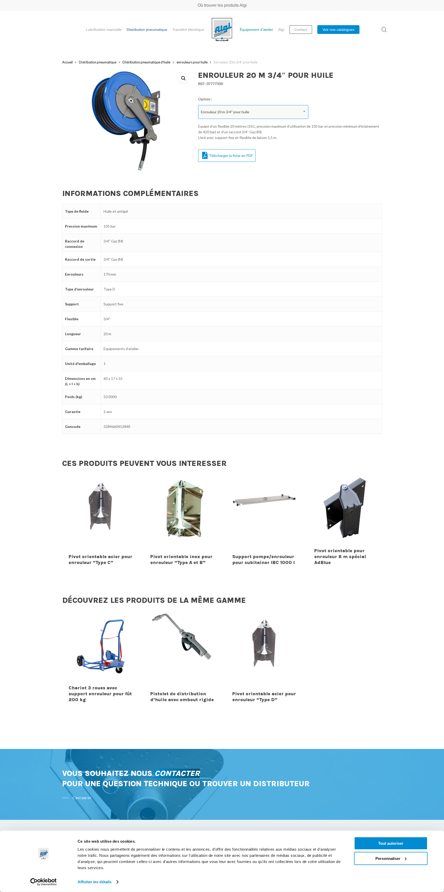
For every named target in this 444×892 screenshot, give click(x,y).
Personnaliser (387, 858)
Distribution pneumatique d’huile (146, 62)
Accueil (67, 62)
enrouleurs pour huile (192, 62)
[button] (183, 78)
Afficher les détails (95, 882)
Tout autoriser (390, 843)
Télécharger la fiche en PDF (231, 155)
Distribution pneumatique (97, 62)
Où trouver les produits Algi (222, 5)
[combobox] (253, 112)
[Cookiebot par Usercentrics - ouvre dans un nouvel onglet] (43, 882)
